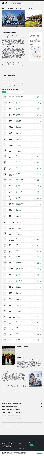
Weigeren (35, 453)
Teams (32, 3)
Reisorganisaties (39, 3)
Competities (35, 3)
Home (29, 3)
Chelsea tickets (27, 353)
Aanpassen (30, 453)
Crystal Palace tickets (20, 353)
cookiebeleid (4, 454)
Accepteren (39, 453)
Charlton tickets (39, 352)
